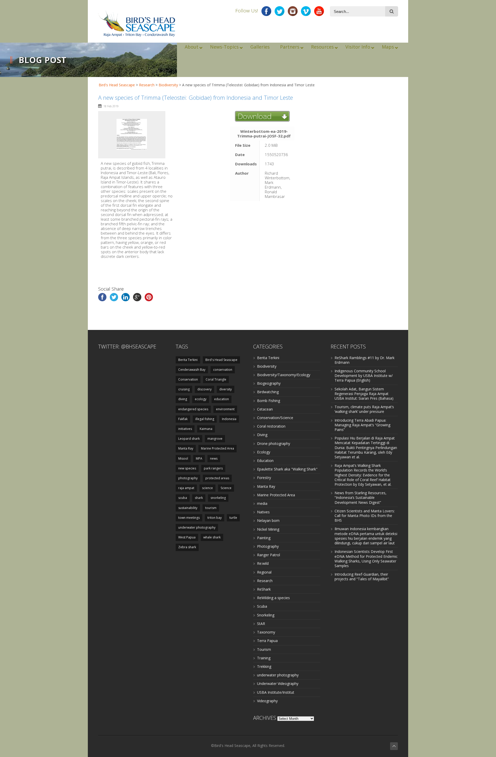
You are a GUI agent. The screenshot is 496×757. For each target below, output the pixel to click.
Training (263, 657)
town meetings (189, 517)
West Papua (187, 537)
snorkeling (218, 498)
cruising (184, 389)
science (207, 488)
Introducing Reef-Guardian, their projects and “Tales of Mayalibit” (362, 576)
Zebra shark (187, 547)
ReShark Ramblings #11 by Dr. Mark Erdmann (364, 360)
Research (265, 580)
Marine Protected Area (217, 448)
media (262, 503)
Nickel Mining (268, 529)
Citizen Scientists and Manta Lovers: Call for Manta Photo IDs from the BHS (365, 515)
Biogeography (269, 383)
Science (226, 488)
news (214, 458)
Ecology (263, 452)
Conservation (188, 379)
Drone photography (273, 443)
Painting (263, 537)
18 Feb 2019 (111, 106)
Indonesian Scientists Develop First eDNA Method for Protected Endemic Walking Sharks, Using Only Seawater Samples (366, 558)
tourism (210, 508)
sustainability (187, 508)
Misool (183, 458)
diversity (225, 389)
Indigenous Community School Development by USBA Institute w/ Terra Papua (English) (364, 375)
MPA (199, 458)
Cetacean (265, 409)
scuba (182, 498)
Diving (262, 434)
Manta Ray (185, 448)
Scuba (262, 606)
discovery (204, 389)
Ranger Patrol (268, 554)
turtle (233, 517)
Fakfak (183, 419)
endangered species (193, 409)
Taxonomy (266, 632)
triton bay (214, 517)
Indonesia (229, 419)
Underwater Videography (277, 683)
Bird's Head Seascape (117, 84)
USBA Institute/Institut (275, 692)
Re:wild (263, 563)
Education (265, 460)
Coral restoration (271, 426)
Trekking (264, 666)
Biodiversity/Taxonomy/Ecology (283, 374)
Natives (263, 511)
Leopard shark (189, 438)
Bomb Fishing (268, 400)
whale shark (212, 537)
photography (188, 478)
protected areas (217, 478)
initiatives (185, 429)
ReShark (264, 589)
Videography (267, 700)
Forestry (264, 477)
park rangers (213, 468)
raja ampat (186, 488)
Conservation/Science (275, 417)
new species (187, 468)
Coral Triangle (216, 379)
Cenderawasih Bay (191, 369)
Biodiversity (266, 366)
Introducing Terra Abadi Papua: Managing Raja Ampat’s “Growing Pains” (362, 425)
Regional (264, 572)
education (221, 399)
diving (182, 399)
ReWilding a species (273, 597)
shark (199, 498)
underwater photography (196, 527)
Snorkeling (265, 615)
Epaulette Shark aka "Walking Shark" (287, 469)
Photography (268, 546)
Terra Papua (267, 640)
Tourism (264, 649)
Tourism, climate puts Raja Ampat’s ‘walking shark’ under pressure (364, 409)
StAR (261, 623)
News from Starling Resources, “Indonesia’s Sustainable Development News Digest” (360, 497)
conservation (222, 369)
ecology (200, 399)
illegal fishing (204, 419)
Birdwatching (268, 391)
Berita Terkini (188, 360)
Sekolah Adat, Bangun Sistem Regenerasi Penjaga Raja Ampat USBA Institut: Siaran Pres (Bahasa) (364, 394)
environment (225, 409)
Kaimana (206, 429)
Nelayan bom (268, 520)
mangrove (214, 438)
